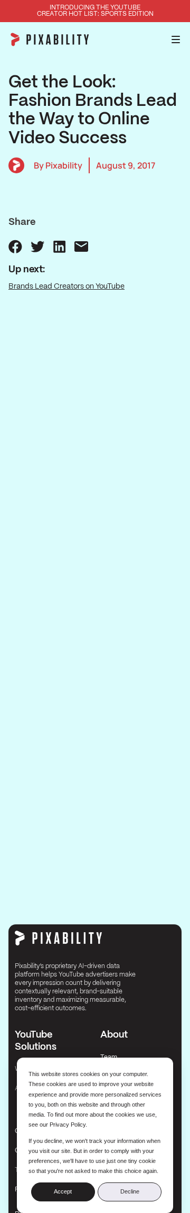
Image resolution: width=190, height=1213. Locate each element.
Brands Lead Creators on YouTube (66, 286)
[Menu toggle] (176, 39)
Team (108, 1057)
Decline (129, 1191)
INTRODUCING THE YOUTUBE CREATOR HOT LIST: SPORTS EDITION (95, 11)
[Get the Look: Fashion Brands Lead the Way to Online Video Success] (15, 246)
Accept (63, 1191)
